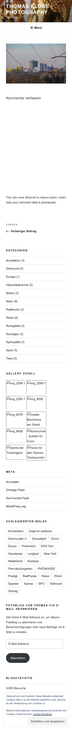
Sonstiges (12, 334)
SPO (41, 583)
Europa (10, 276)
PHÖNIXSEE (46, 568)
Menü (38, 28)
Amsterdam (16, 531)
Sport (9, 350)
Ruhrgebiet (13, 326)
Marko (10, 293)
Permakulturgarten (20, 568)
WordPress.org (16, 506)
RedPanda (29, 576)
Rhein (58, 576)
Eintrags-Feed (15, 490)
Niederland (15, 561)
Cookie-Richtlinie (42, 714)
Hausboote (15, 553)
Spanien (13, 583)
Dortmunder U (17, 538)
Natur (9, 301)
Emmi (55, 538)
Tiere (9, 358)
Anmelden (12, 482)
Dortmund (12, 268)
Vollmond (56, 583)
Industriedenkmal (17, 285)
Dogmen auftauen (40, 531)
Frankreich (29, 546)
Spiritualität (13, 342)
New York (50, 553)
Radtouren (13, 309)
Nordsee (33, 561)
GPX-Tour (47, 546)
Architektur (13, 260)
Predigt (12, 576)
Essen (12, 546)
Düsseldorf (39, 538)
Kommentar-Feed (17, 498)
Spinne (28, 583)
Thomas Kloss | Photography (29, 9)
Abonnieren (17, 658)
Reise (10, 317)
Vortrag (13, 591)
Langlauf (33, 553)
